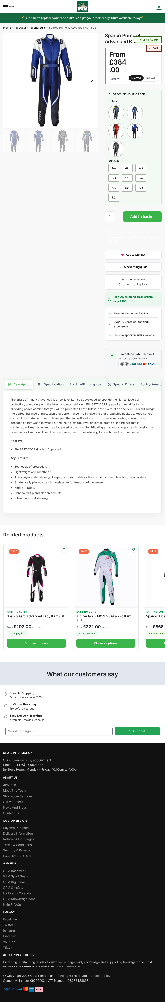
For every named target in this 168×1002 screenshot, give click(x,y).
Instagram (10, 931)
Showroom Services (18, 796)
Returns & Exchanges (18, 839)
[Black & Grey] (116, 149)
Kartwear (20, 27)
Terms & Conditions (17, 845)
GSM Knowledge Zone (19, 899)
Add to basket (142, 216)
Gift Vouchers (13, 802)
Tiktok (7, 948)
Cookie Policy (100, 976)
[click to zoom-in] (50, 80)
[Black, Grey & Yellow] (116, 112)
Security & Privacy (16, 850)
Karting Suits (37, 27)
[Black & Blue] (135, 130)
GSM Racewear (14, 871)
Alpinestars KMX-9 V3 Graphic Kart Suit (103, 618)
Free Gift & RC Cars (17, 856)
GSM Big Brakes (15, 882)
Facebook (10, 919)
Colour (113, 101)
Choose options (36, 643)
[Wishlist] (64, 549)
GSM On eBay (13, 888)
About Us (9, 785)
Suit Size (114, 160)
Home (7, 27)
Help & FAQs (12, 905)
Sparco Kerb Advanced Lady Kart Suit (35, 616)
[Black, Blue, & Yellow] (135, 112)
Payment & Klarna (16, 828)
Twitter (8, 925)
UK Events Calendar (17, 893)
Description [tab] (21, 384)
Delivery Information (18, 833)
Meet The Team (14, 791)
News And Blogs (15, 807)
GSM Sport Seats (15, 876)
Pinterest (9, 936)
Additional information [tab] (50, 384)
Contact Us (11, 813)
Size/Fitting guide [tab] (88, 384)
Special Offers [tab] (123, 384)
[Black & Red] (116, 130)
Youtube (9, 942)
